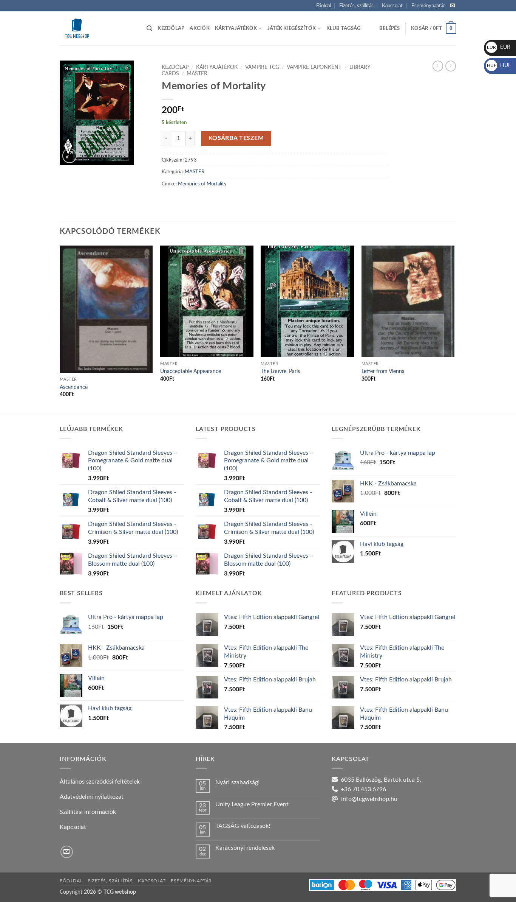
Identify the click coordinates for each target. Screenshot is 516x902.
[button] (389, 28)
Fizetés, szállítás (356, 5)
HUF (499, 65)
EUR (498, 47)
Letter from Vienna (383, 371)
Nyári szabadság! (237, 782)
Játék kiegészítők (291, 28)
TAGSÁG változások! (242, 826)
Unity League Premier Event (252, 804)
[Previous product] (450, 66)
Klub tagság (343, 28)
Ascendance (74, 387)
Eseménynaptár (428, 5)
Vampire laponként (314, 67)
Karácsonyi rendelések (245, 848)
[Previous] (60, 328)
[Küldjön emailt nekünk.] (452, 5)
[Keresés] (149, 28)
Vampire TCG (262, 67)
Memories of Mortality (202, 184)
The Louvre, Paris (280, 371)
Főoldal (323, 5)
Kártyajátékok (236, 28)
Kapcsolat (392, 5)
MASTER (197, 73)
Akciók (200, 28)
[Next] (454, 328)
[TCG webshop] (97, 28)
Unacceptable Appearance (190, 371)
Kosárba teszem (236, 138)
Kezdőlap (171, 28)
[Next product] (438, 66)
